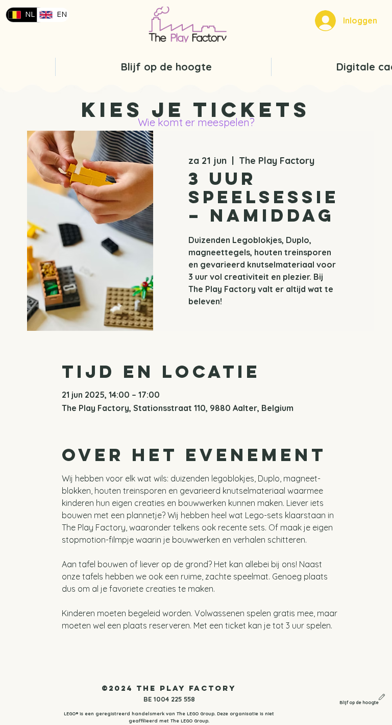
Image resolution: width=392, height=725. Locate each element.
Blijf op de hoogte (359, 702)
